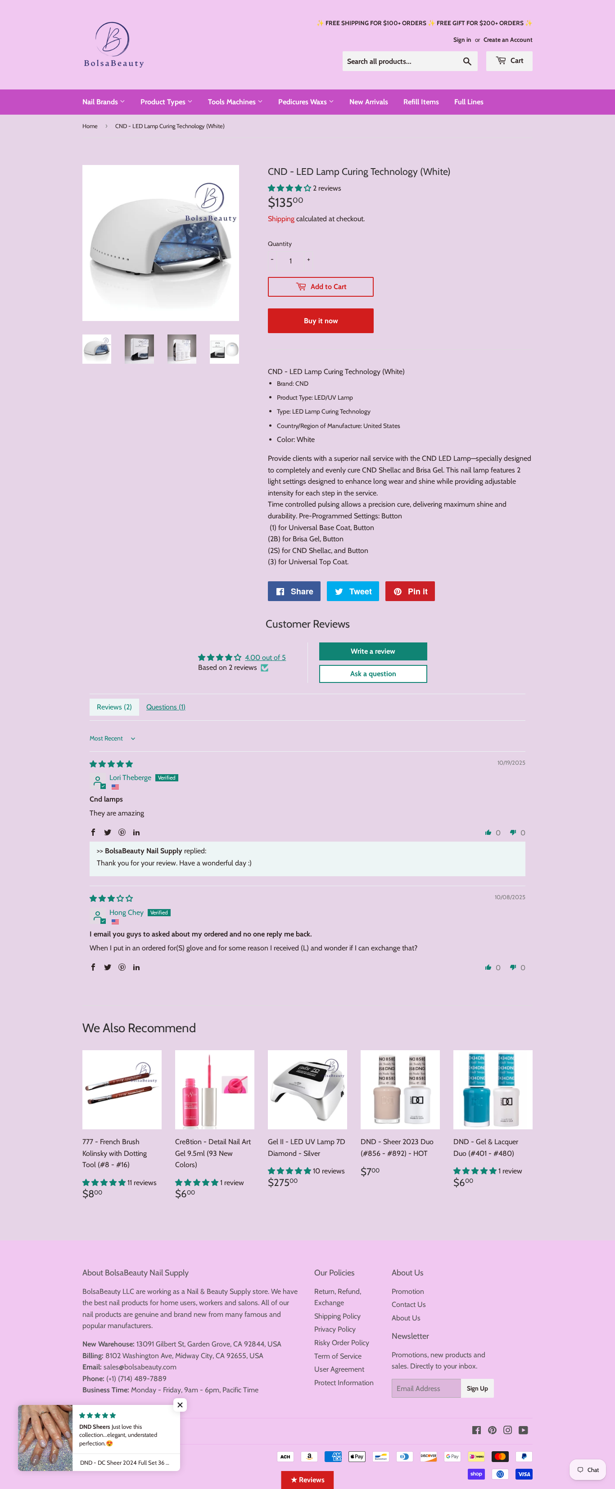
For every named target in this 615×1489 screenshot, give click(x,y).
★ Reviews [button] (308, 1480)
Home (90, 125)
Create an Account (508, 39)
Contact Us (409, 1304)
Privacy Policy (335, 1329)
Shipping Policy (337, 1316)
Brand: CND (292, 383)
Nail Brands (101, 102)
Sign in (462, 39)
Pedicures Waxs (303, 102)
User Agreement (339, 1369)
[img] (111, 764)
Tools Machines (233, 102)
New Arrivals (368, 102)
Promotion (408, 1291)
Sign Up (477, 1388)
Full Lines (469, 102)
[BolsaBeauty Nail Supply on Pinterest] (492, 1431)
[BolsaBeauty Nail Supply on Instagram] (507, 1431)
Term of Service (338, 1356)
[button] (290, 188)
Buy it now (321, 321)
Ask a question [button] (373, 673)
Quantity (280, 244)
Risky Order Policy (341, 1342)
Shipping (281, 218)
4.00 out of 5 (265, 657)
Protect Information (344, 1382)
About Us (406, 1318)
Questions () (165, 707)
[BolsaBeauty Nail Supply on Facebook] (476, 1431)
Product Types (163, 102)
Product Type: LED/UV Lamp (315, 397)
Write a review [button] (373, 651)
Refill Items (421, 102)
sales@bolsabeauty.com (140, 1367)
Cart (516, 60)
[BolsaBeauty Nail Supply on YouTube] (523, 1431)
